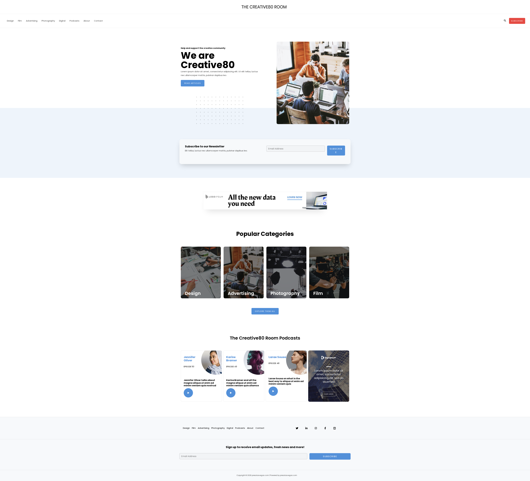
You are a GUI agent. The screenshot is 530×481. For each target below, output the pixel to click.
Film (20, 20)
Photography (48, 20)
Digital (62, 20)
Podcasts (74, 20)
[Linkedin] (306, 428)
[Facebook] (325, 428)
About (87, 20)
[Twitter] (297, 428)
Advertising (31, 20)
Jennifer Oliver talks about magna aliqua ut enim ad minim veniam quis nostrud (200, 383)
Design (10, 20)
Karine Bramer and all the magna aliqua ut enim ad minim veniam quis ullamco (242, 383)
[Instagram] (316, 428)
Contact (98, 20)
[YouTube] (334, 428)
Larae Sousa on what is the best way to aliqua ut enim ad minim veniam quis (286, 381)
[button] (505, 21)
